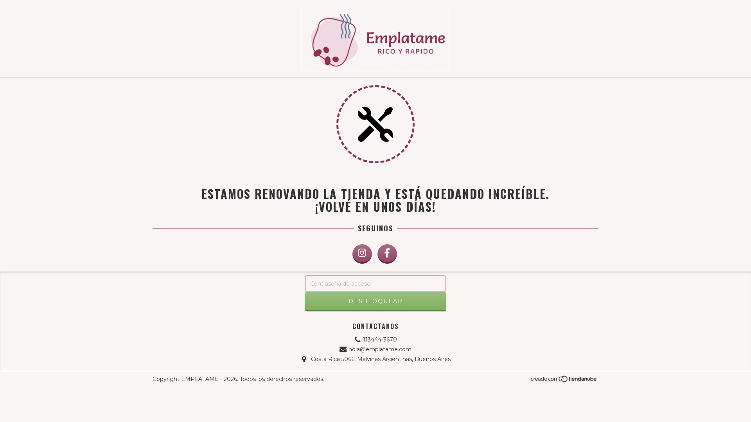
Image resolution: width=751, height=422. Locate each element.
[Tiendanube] (564, 381)
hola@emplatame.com (380, 349)
